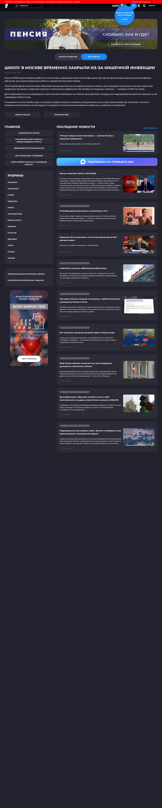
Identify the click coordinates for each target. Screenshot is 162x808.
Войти (152, 6)
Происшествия (61, 115)
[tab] (68, 57)
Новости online (22, 115)
